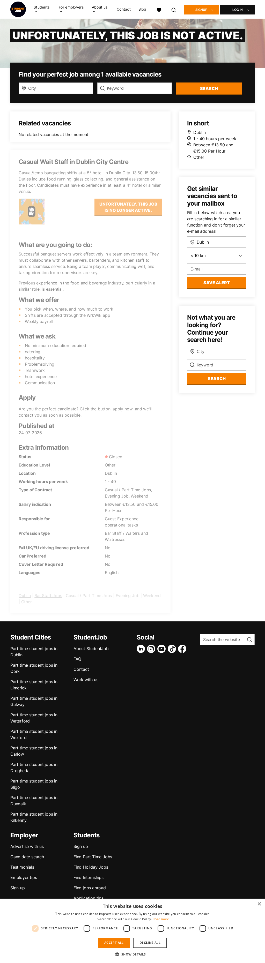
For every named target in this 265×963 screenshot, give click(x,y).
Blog (142, 9)
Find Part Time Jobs (92, 856)
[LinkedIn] (142, 649)
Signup (201, 10)
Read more (161, 919)
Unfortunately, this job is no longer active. (128, 207)
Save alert (216, 282)
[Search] (174, 9)
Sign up (17, 887)
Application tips (88, 898)
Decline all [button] (149, 943)
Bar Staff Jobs (48, 595)
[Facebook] (183, 649)
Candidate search (27, 856)
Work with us (85, 679)
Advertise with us (27, 846)
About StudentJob (91, 648)
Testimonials (22, 867)
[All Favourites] (158, 9)
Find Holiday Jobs (90, 867)
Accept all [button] (114, 943)
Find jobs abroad (89, 887)
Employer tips (23, 877)
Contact (124, 9)
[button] (132, 954)
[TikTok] (173, 649)
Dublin (25, 595)
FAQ (77, 658)
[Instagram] (152, 649)
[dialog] (132, 931)
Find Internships (88, 877)
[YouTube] (162, 649)
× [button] (259, 904)
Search (209, 88)
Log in (237, 10)
